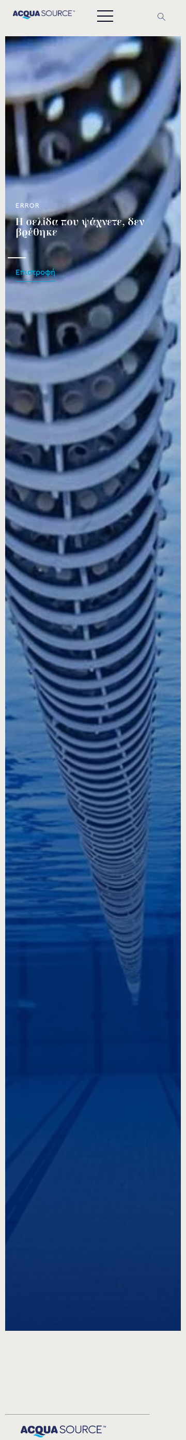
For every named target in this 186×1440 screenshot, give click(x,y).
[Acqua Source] (44, 16)
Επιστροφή (35, 272)
